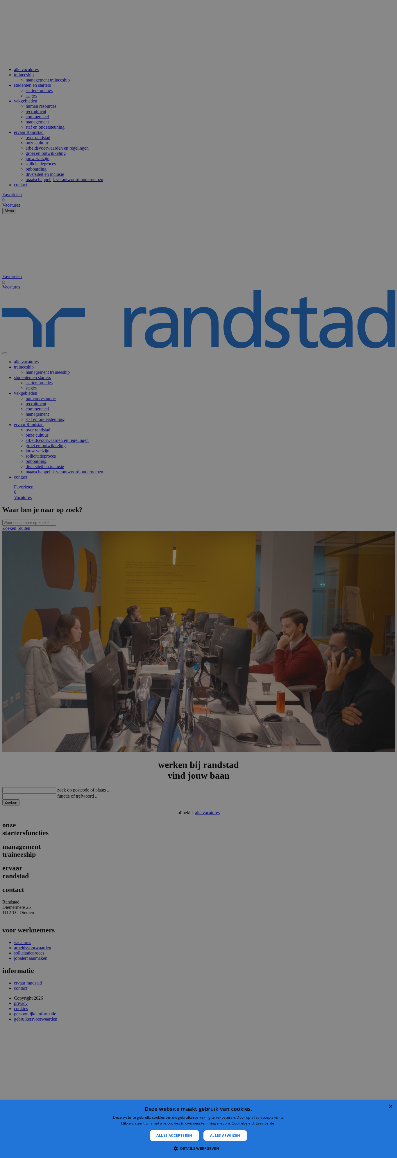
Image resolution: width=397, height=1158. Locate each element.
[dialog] (198, 1129)
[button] (198, 1148)
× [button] (390, 1106)
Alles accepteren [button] (174, 1135)
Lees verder (266, 1123)
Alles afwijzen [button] (225, 1135)
